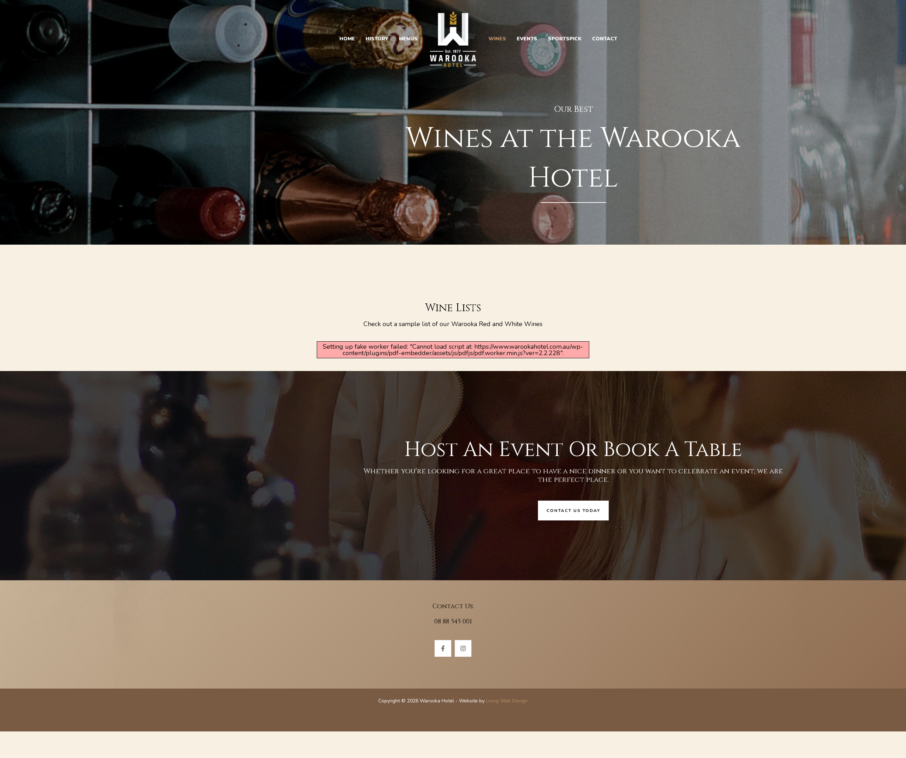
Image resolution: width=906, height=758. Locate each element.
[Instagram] (463, 648)
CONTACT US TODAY (573, 510)
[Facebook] (443, 648)
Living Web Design (507, 700)
